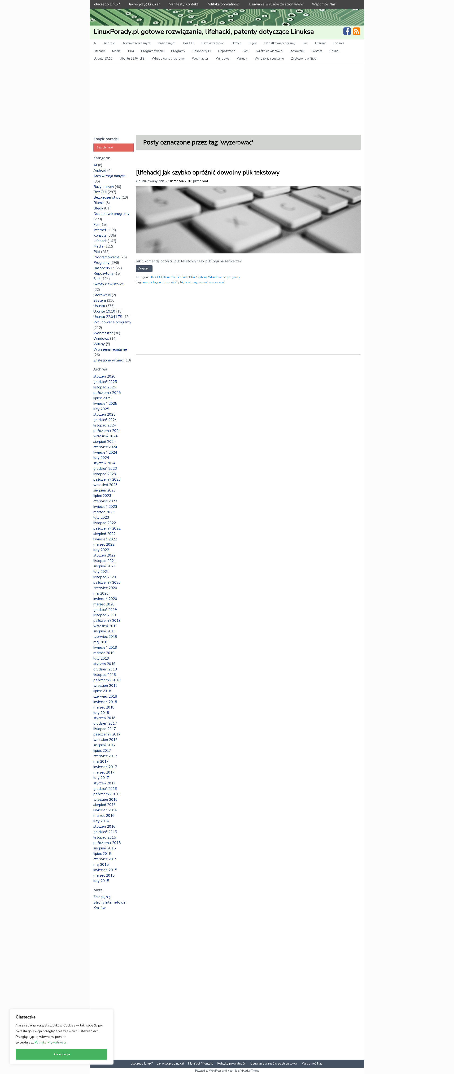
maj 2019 (101, 642)
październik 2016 (107, 794)
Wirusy (242, 59)
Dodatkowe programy (279, 43)
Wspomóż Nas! (324, 4)
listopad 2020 (104, 577)
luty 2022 (101, 550)
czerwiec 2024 (105, 447)
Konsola (339, 43)
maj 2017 (101, 761)
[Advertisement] (227, 98)
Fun (305, 43)
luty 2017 (101, 777)
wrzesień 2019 (105, 626)
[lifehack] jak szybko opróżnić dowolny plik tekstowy (207, 172)
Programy (178, 51)
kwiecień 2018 (105, 702)
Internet (320, 43)
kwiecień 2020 (105, 598)
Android (109, 43)
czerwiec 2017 (105, 756)
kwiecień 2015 (105, 870)
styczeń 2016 (104, 826)
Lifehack (99, 51)
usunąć (203, 282)
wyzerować (217, 282)
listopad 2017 (104, 728)
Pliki (131, 51)
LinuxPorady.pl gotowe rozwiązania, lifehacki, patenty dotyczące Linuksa (203, 31)
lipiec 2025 (102, 398)
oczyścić (171, 282)
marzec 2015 (103, 875)
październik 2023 (107, 479)
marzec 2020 (103, 604)
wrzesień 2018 (105, 685)
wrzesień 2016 (105, 799)
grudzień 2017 (105, 723)
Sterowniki (296, 51)
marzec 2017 (103, 772)
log (155, 282)
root (205, 181)
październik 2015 (107, 842)
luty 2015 (101, 880)
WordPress (215, 1071)
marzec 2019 (103, 653)
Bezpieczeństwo (212, 43)
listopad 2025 (104, 387)
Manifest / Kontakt (183, 4)
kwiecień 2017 (105, 767)
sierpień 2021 (104, 566)
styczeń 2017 (104, 783)
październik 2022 (107, 528)
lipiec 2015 (102, 853)
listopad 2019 (104, 615)
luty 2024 (101, 457)
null (161, 282)
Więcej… (144, 268)
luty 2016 (101, 821)
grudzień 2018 (105, 669)
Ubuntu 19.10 (103, 59)
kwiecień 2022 (105, 539)
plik (180, 282)
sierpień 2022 (104, 533)
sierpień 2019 (104, 631)
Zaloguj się (101, 897)
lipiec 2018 (102, 691)
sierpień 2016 (104, 804)
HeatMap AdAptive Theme (243, 1071)
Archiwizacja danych (137, 43)
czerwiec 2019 (105, 636)
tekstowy (191, 282)
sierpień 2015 (104, 848)
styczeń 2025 (104, 414)
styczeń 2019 (104, 663)
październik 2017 (107, 734)
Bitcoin (236, 43)
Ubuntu (334, 51)
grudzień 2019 (105, 609)
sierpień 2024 (104, 441)
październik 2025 (107, 392)
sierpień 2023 (104, 490)
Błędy (253, 43)
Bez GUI (188, 43)
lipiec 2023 (102, 495)
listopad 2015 (104, 837)
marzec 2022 (103, 544)
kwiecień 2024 (105, 452)
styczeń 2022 (104, 555)
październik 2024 (107, 430)
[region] (61, 1037)
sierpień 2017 (104, 745)
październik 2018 (107, 680)
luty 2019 (101, 658)
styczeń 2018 (104, 718)
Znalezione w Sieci (304, 59)
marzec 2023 (103, 512)
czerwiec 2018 (105, 696)
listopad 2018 (104, 674)
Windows (223, 59)
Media (116, 51)
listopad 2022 (104, 523)
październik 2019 (107, 620)
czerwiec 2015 (105, 859)
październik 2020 (107, 582)
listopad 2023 (104, 474)
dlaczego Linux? (107, 4)
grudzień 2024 (105, 419)
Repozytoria (226, 51)
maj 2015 (101, 864)
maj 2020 (101, 593)
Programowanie (152, 51)
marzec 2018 (103, 707)
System (317, 51)
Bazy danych (166, 43)
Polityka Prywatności (50, 1042)
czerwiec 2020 (105, 588)
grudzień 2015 (105, 832)
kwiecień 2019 (105, 647)
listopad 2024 (104, 425)
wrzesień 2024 (105, 436)
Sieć (245, 51)
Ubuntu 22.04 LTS (132, 59)
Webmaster (200, 59)
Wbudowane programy (168, 59)
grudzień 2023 (105, 468)
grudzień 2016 (105, 788)
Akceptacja (61, 1054)
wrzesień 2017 (105, 739)
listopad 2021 (104, 560)
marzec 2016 (103, 815)
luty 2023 (101, 517)
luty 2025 (101, 409)
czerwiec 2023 (105, 501)
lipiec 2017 (102, 750)
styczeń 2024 (104, 463)
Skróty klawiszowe (269, 51)
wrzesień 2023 (105, 485)
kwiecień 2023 (105, 506)
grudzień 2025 (105, 381)
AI (95, 43)
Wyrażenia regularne (269, 59)
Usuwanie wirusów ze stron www (276, 4)
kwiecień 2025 (105, 403)
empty (147, 282)
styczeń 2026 (104, 376)
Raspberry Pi (201, 51)
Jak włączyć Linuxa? (144, 4)
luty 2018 (101, 712)
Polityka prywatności (223, 4)
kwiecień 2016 (105, 810)
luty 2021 (101, 571)
